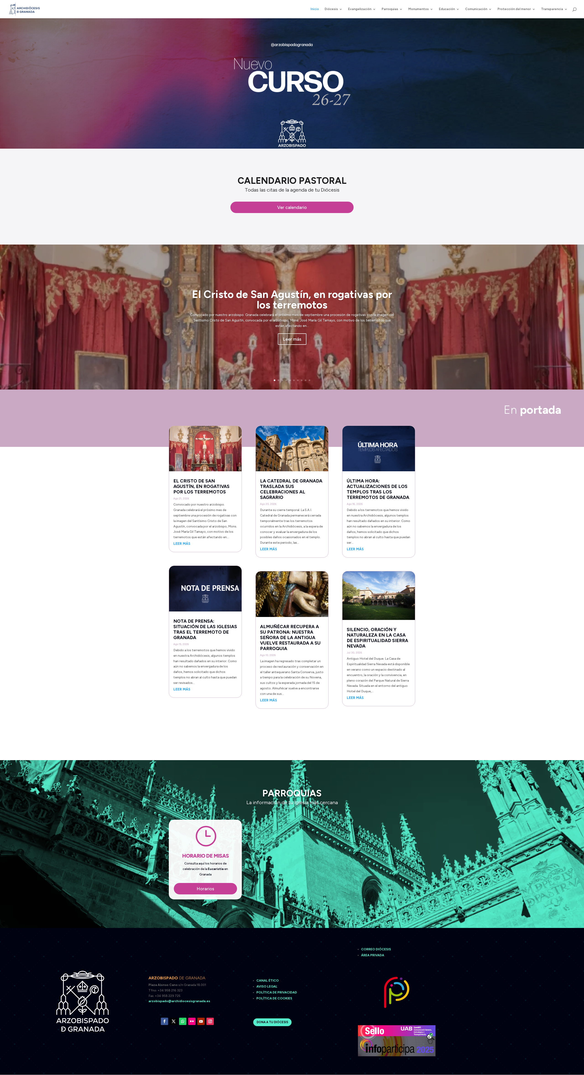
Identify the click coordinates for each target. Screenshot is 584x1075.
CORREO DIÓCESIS (376, 949)
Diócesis (331, 9)
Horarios (205, 888)
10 (309, 380)
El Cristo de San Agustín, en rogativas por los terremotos (292, 299)
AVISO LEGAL (267, 986)
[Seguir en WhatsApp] (182, 1021)
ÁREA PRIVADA (372, 955)
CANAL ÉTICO (267, 981)
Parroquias (390, 9)
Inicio (314, 9)
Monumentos (418, 9)
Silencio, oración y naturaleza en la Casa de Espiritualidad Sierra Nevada (377, 638)
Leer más (292, 339)
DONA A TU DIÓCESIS (272, 1022)
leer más (181, 544)
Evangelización (359, 9)
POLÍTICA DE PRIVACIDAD (276, 992)
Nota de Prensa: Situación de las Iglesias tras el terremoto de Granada (205, 629)
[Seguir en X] (173, 1021)
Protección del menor (514, 9)
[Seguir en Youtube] (201, 1021)
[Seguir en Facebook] (164, 1021)
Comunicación (476, 9)
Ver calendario (292, 207)
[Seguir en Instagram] (210, 1021)
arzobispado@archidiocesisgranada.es (179, 1001)
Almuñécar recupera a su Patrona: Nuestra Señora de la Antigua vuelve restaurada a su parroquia (290, 637)
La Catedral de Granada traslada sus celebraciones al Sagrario (291, 489)
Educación (447, 9)
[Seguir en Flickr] (192, 1021)
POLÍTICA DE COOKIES (274, 998)
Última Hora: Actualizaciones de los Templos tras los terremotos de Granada (378, 489)
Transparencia (552, 9)
